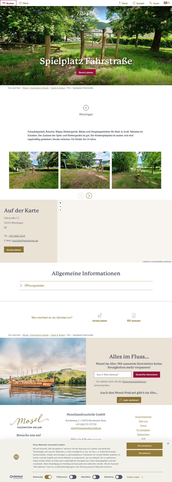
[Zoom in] (60, 203)
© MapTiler (146, 261)
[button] (8, 3)
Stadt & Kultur (58, 87)
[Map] (114, 231)
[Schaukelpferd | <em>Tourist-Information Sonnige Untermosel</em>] (136, 170)
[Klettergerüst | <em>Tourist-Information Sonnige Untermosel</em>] (33, 170)
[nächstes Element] (89, 196)
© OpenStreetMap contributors (161, 261)
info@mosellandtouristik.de (86, 428)
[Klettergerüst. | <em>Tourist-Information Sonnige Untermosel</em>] (85, 170)
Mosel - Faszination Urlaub (35, 87)
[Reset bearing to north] (60, 210)
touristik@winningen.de (25, 240)
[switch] (72, 477)
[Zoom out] (60, 206)
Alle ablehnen (145, 453)
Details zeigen (133, 477)
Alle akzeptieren (144, 446)
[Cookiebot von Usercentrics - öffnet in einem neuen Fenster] (16, 477)
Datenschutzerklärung (134, 381)
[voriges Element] (81, 196)
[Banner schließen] (168, 443)
